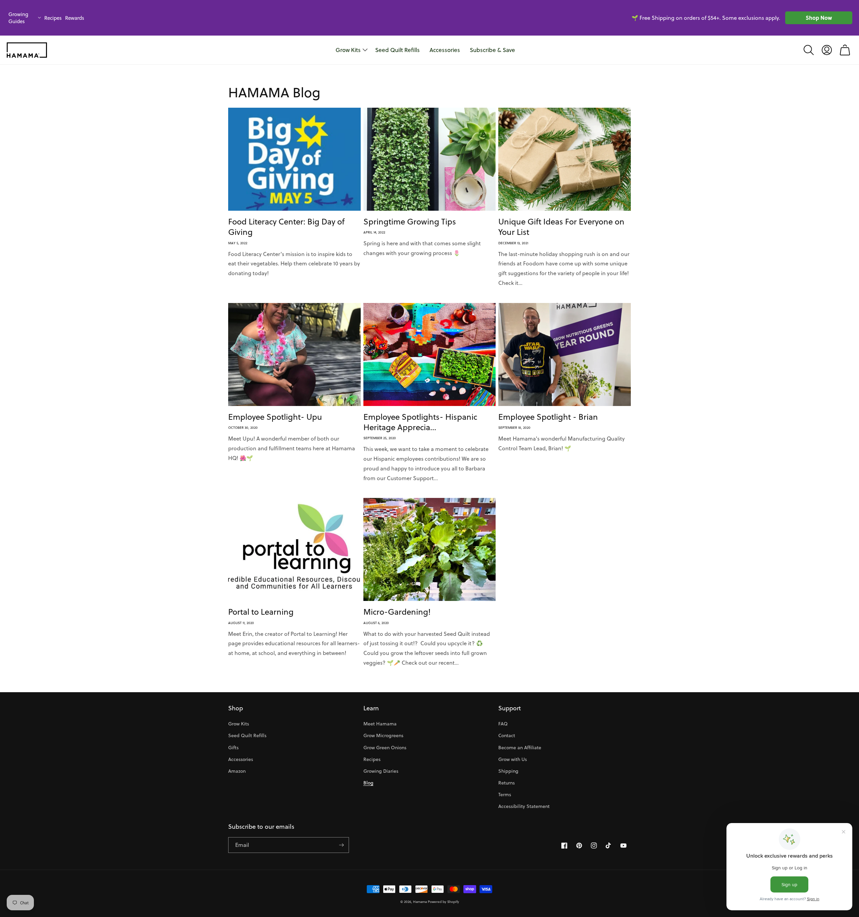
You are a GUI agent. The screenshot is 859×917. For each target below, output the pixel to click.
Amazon (237, 771)
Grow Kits (238, 723)
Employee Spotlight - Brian (548, 417)
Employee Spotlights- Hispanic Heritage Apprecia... (420, 422)
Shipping (508, 771)
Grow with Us (512, 759)
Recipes (53, 17)
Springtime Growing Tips (409, 221)
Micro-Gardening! (397, 612)
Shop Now (819, 17)
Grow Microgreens (383, 735)
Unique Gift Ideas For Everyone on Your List (561, 226)
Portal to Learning (261, 612)
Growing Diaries (380, 771)
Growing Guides (18, 18)
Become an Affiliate (519, 747)
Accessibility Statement (524, 806)
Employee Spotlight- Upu (275, 417)
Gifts (233, 747)
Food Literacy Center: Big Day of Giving (286, 226)
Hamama (420, 901)
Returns (506, 782)
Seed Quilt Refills (247, 735)
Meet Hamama (380, 723)
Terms (504, 794)
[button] (808, 50)
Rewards (74, 17)
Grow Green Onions (384, 747)
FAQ (503, 723)
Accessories (240, 759)
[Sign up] (341, 845)
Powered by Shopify (443, 901)
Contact (506, 735)
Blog (368, 782)
